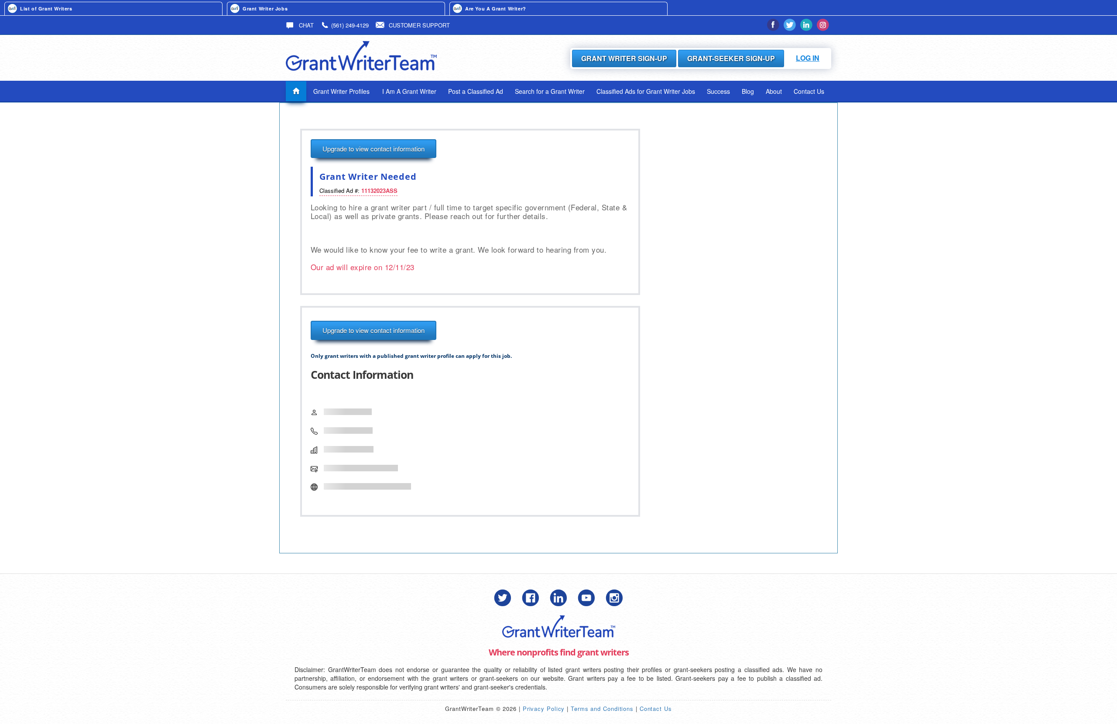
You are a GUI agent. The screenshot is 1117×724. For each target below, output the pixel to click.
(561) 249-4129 (350, 25)
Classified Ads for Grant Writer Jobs (645, 91)
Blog (748, 91)
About (774, 91)
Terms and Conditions (602, 708)
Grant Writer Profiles (341, 91)
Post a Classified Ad (475, 91)
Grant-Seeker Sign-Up (731, 58)
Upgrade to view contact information (373, 148)
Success (718, 91)
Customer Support (419, 25)
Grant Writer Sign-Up (624, 58)
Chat (305, 25)
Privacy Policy (544, 708)
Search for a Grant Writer (550, 91)
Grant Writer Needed (367, 176)
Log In (807, 58)
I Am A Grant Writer (409, 91)
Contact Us (809, 91)
